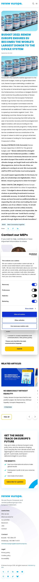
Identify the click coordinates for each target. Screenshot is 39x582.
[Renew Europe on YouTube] (18, 572)
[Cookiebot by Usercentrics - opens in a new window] (29, 254)
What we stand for (7, 517)
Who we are (5, 514)
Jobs (2, 526)
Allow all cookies (19, 314)
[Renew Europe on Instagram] (3, 576)
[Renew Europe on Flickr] (22, 572)
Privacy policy (5, 552)
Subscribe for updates (15, 482)
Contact (4, 529)
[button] (29, 416)
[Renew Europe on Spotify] (8, 576)
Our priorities (5, 520)
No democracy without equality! (16, 392)
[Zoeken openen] (33, 4)
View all (6, 417)
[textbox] (8, 331)
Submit (19, 349)
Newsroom (4, 523)
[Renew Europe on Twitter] (3, 572)
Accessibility (5, 558)
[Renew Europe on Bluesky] (18, 576)
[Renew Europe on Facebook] (8, 572)
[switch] (34, 290)
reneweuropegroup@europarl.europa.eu (14, 544)
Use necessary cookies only (19, 326)
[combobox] (19, 331)
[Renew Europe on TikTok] (13, 576)
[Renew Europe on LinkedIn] (13, 572)
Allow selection (19, 320)
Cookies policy (5, 555)
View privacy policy (25, 337)
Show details (29, 308)
